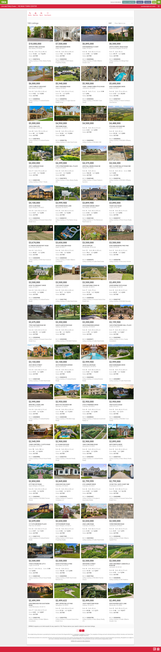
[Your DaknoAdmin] (4, 2)
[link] (30, 14)
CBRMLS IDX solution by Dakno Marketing (80, 641)
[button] (35, 14)
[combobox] (123, 23)
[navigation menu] (158, 2)
